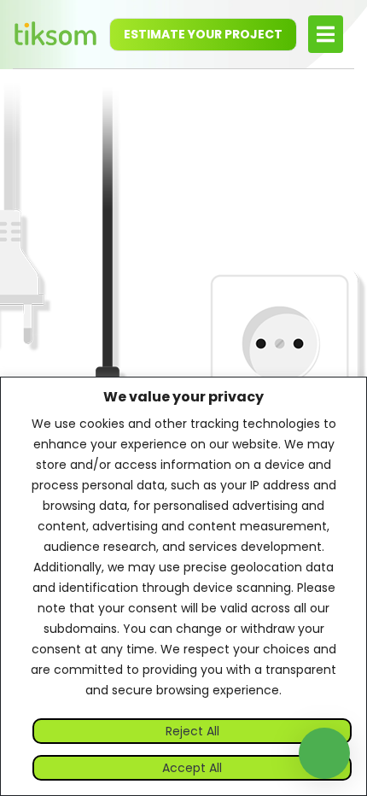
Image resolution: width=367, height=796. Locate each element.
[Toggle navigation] (325, 34)
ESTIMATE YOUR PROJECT (203, 34)
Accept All (192, 767)
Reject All (192, 731)
